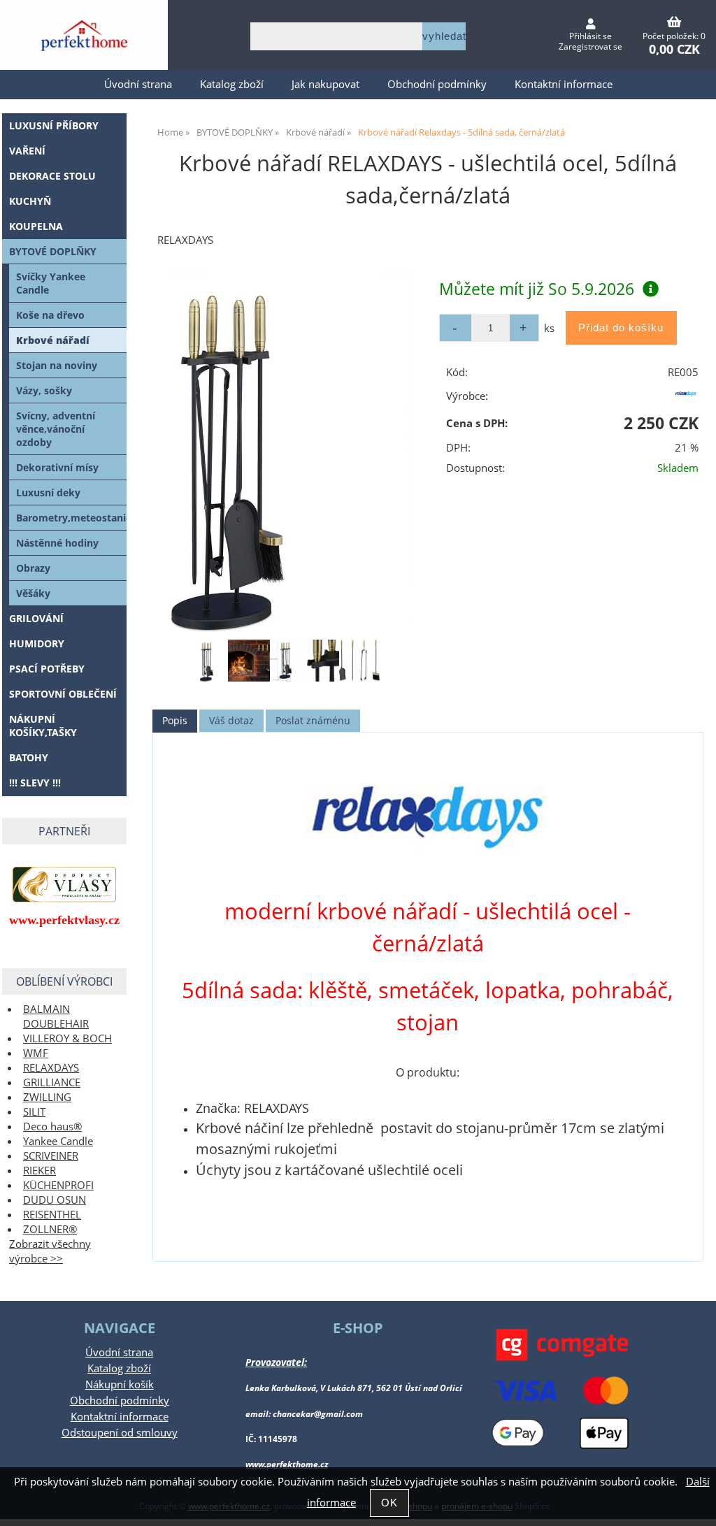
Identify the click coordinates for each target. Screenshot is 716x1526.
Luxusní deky (48, 492)
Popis (174, 720)
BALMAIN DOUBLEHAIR (56, 1016)
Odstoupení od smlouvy (120, 1432)
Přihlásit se (590, 36)
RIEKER (39, 1170)
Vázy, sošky (44, 390)
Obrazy (33, 568)
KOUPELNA (36, 226)
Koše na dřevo (50, 315)
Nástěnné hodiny (57, 542)
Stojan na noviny (56, 365)
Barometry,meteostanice (71, 517)
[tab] (174, 721)
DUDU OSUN (54, 1200)
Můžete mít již (536, 289)
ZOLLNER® (50, 1229)
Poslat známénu (312, 720)
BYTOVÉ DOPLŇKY (52, 251)
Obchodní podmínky (437, 84)
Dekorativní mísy (57, 467)
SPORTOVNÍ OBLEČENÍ (63, 693)
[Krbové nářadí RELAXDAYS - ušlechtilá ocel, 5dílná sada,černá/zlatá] (290, 452)
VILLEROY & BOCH (67, 1038)
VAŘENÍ (27, 150)
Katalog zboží (232, 84)
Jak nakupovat (325, 84)
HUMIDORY (36, 643)
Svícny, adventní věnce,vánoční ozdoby (55, 429)
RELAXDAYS (51, 1067)
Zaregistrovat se (590, 46)
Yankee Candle (58, 1141)
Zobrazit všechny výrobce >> (50, 1251)
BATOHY (28, 757)
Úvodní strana (138, 84)
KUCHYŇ (30, 201)
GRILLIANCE (51, 1082)
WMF (35, 1053)
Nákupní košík (119, 1384)
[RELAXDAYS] (686, 398)
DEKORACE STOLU (52, 175)
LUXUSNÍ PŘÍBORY (54, 125)
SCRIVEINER (50, 1156)
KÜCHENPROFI (58, 1185)
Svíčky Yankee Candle (50, 283)
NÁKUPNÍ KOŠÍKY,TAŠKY (43, 725)
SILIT (34, 1111)
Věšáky (33, 593)
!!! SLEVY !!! (35, 782)
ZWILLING (47, 1097)
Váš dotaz (231, 720)
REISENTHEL (52, 1214)
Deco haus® (52, 1126)
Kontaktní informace (564, 84)
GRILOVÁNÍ (36, 618)
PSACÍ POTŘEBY (47, 668)
